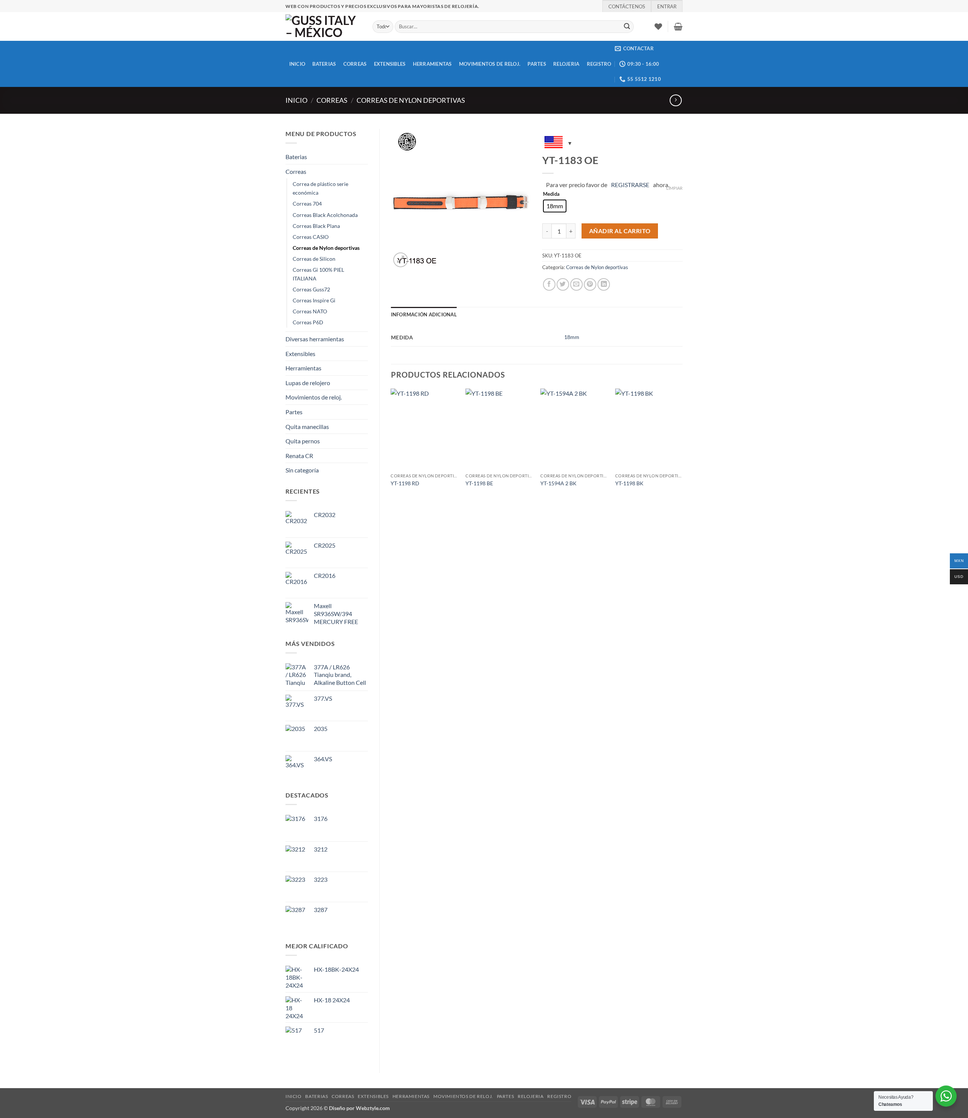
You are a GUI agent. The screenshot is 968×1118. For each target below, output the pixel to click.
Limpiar (674, 188)
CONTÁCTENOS (626, 6)
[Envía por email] (576, 284)
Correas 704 (307, 203)
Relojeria (566, 64)
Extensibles (390, 64)
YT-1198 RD (405, 483)
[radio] (555, 206)
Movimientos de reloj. (489, 64)
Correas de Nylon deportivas (411, 100)
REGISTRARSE (630, 184)
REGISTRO (599, 64)
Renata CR (299, 455)
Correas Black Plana (316, 226)
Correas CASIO (311, 237)
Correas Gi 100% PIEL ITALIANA (318, 274)
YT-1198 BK (629, 483)
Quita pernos (302, 440)
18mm (571, 337)
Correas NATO (310, 311)
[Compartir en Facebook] (549, 284)
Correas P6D (308, 322)
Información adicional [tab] (424, 314)
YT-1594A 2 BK (558, 483)
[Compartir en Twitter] (563, 284)
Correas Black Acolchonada (325, 215)
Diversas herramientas (314, 338)
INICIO (297, 64)
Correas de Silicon (314, 258)
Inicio (296, 100)
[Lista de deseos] (658, 26)
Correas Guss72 (311, 289)
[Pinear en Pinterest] (590, 284)
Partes (536, 64)
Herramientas (432, 64)
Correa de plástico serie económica (320, 188)
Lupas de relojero (307, 382)
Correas (355, 64)
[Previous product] (675, 100)
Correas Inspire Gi (314, 300)
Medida (551, 194)
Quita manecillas (307, 426)
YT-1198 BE (479, 483)
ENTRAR (666, 6)
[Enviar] (627, 26)
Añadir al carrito (620, 231)
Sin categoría (302, 470)
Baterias (324, 64)
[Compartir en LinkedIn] (603, 284)
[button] (678, 26)
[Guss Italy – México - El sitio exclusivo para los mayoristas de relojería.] (323, 26)
